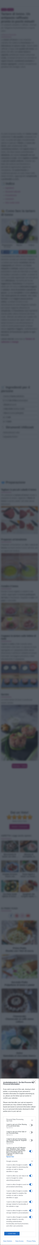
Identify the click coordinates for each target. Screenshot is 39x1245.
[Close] (35, 1083)
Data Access (19, 1241)
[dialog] (19, 1161)
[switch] (31, 1125)
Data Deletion (7, 1241)
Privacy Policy (31, 1241)
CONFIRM (12, 1233)
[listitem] (19, 1120)
